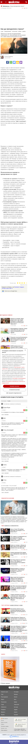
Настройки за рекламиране (19, 378)
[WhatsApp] (11, 62)
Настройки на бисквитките (12, 381)
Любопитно (6, 6)
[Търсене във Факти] (26, 2)
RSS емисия (5, 718)
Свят (2, 694)
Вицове (3, 714)
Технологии (3, 702)
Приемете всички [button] (14, 386)
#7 (8, 459)
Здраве (15, 709)
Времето (3, 712)
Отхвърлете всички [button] (14, 389)
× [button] (25, 350)
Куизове (16, 714)
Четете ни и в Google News (10, 291)
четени (7, 605)
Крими (15, 702)
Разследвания (4, 696)
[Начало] (14, 2)
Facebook (16, 287)
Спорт (2, 704)
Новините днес (4, 691)
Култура (16, 707)
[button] (14, 393)
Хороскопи (16, 704)
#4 (7, 485)
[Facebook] (7, 62)
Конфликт (3, 709)
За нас (2, 720)
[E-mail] (17, 62)
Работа (2, 724)
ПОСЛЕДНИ (3, 401)
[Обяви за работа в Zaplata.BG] (14, 742)
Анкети (15, 712)
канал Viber (8, 288)
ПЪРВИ (8, 401)
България (16, 691)
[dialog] (14, 371)
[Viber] (21, 62)
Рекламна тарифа (4, 726)
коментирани (14, 605)
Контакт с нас (4, 728)
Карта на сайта (4, 722)
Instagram (21, 287)
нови (21, 605)
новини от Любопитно (11, 525)
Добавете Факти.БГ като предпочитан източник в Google (20, 725)
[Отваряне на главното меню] (1, 2)
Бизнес (15, 696)
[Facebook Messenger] (14, 62)
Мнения (16, 694)
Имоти (2, 699)
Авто (15, 699)
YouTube (4, 288)
